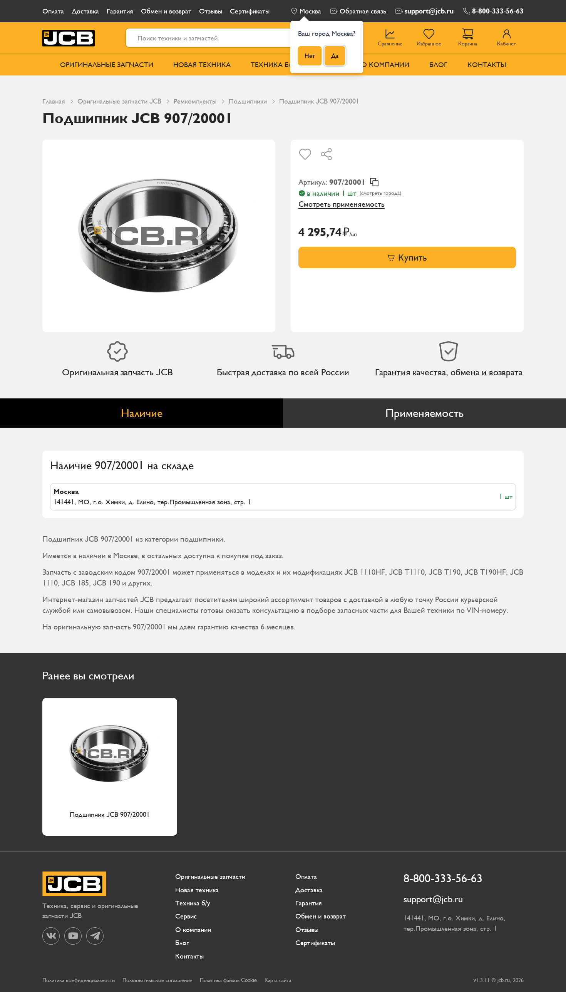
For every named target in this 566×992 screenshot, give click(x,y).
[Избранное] (305, 154)
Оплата (53, 11)
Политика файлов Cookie (228, 980)
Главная (53, 101)
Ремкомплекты (195, 101)
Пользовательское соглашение (157, 980)
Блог (438, 64)
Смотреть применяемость (341, 204)
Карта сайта (278, 980)
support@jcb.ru (429, 11)
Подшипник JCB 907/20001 (110, 814)
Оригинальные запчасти (106, 64)
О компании (385, 64)
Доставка (85, 11)
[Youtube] (73, 936)
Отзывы (210, 11)
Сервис (186, 916)
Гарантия (120, 11)
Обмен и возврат (166, 11)
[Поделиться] (326, 154)
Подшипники (248, 101)
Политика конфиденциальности (78, 980)
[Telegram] (95, 936)
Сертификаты (250, 11)
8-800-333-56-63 (498, 11)
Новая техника (202, 64)
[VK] (51, 936)
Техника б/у (273, 64)
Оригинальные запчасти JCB (119, 101)
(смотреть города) (380, 193)
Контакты (486, 64)
